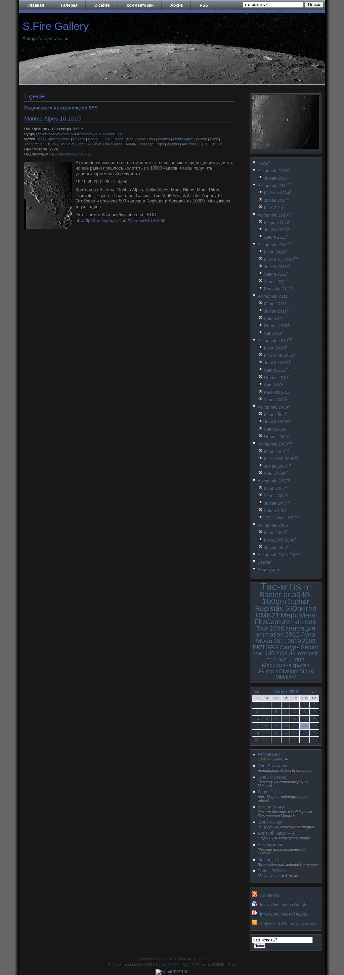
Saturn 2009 (276, 429)
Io (298, 653)
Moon (202, 139)
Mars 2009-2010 (281, 355)
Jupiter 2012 (277, 267)
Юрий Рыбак (270, 822)
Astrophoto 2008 (275, 444)
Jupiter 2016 (276, 178)
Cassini (79, 139)
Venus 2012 (276, 281)
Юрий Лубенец (272, 777)
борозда (147, 144)
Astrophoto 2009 (55, 134)
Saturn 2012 (276, 274)
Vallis (98, 144)
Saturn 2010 (276, 370)
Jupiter (298, 601)
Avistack (268, 671)
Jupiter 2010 (277, 363)
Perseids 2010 (278, 392)
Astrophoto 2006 (274, 525)
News (264, 163)
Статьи (265, 562)
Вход (231, 965)
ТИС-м (216, 144)
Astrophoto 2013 (275, 215)
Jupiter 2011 (277, 311)
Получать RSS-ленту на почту (287, 923)
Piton (214, 139)
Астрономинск (271, 807)
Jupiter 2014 (276, 200)
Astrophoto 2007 (274, 481)
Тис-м (273, 586)
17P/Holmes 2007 (281, 518)
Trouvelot (66, 144)
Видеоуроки (270, 569)
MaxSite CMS (141, 965)
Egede (93, 139)
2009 (42, 139)
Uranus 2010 (277, 377)
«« (257, 691)
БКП (258, 647)
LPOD (106, 139)
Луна (203, 144)
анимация (300, 628)
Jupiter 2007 (276, 503)
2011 (280, 641)
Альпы (131, 144)
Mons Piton (146, 139)
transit (310, 653)
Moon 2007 (275, 488)
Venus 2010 (276, 400)
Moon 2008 (276, 451)
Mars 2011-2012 (281, 259)
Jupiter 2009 (277, 422)
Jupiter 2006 (276, 547)
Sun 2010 (274, 385)
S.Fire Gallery (56, 26)
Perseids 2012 (278, 289)
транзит (277, 659)
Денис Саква (270, 792)
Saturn (309, 647)
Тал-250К (270, 628)
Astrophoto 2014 (275, 185)
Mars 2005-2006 (280, 540)
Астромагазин (271, 844)
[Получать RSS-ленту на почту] (254, 923)
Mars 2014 (275, 207)
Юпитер (303, 608)
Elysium (288, 671)
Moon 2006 (275, 532)
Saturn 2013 (276, 237)
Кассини (189, 144)
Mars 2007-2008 (281, 459)
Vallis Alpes (114, 144)
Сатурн (290, 647)
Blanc (65, 139)
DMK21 (268, 615)
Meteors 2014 (277, 193)
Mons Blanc (124, 139)
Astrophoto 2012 (275, 244)
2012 (292, 634)
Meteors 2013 (277, 222)
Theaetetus (33, 144)
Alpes (53, 139)
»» (314, 691)
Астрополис (269, 754)
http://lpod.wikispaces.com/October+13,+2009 (120, 220)
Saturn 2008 (276, 473)
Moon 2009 (115, 134)
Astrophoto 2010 (87, 134)
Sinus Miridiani (294, 674)
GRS (271, 647)
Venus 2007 (276, 496)
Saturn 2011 (277, 318)
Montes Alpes (184, 139)
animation (270, 634)
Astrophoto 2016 (274, 171)
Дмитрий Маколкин (276, 833)
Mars (307, 615)
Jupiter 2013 (276, 230)
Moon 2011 (275, 303)
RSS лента (268, 895)
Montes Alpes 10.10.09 (52, 118)
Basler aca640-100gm (285, 598)
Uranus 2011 (277, 326)
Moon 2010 (275, 348)
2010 (294, 641)
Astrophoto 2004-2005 (279, 555)
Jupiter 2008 (277, 466)
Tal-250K (304, 621)
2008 (308, 641)
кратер (301, 665)
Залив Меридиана (283, 662)
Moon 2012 (275, 252)
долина (173, 144)
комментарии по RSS (73, 154)
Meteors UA (268, 859)
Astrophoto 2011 (275, 296)
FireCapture (272, 621)
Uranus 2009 (277, 436)
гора (160, 144)
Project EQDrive (272, 871)
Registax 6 (272, 608)
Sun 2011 (274, 333)
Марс (289, 615)
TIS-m (51, 144)
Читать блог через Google (282, 904)
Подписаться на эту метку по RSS (61, 107)
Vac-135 (84, 144)
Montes (164, 139)
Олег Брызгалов (273, 765)
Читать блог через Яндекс (283, 914)
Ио (291, 653)
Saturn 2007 (276, 510)
